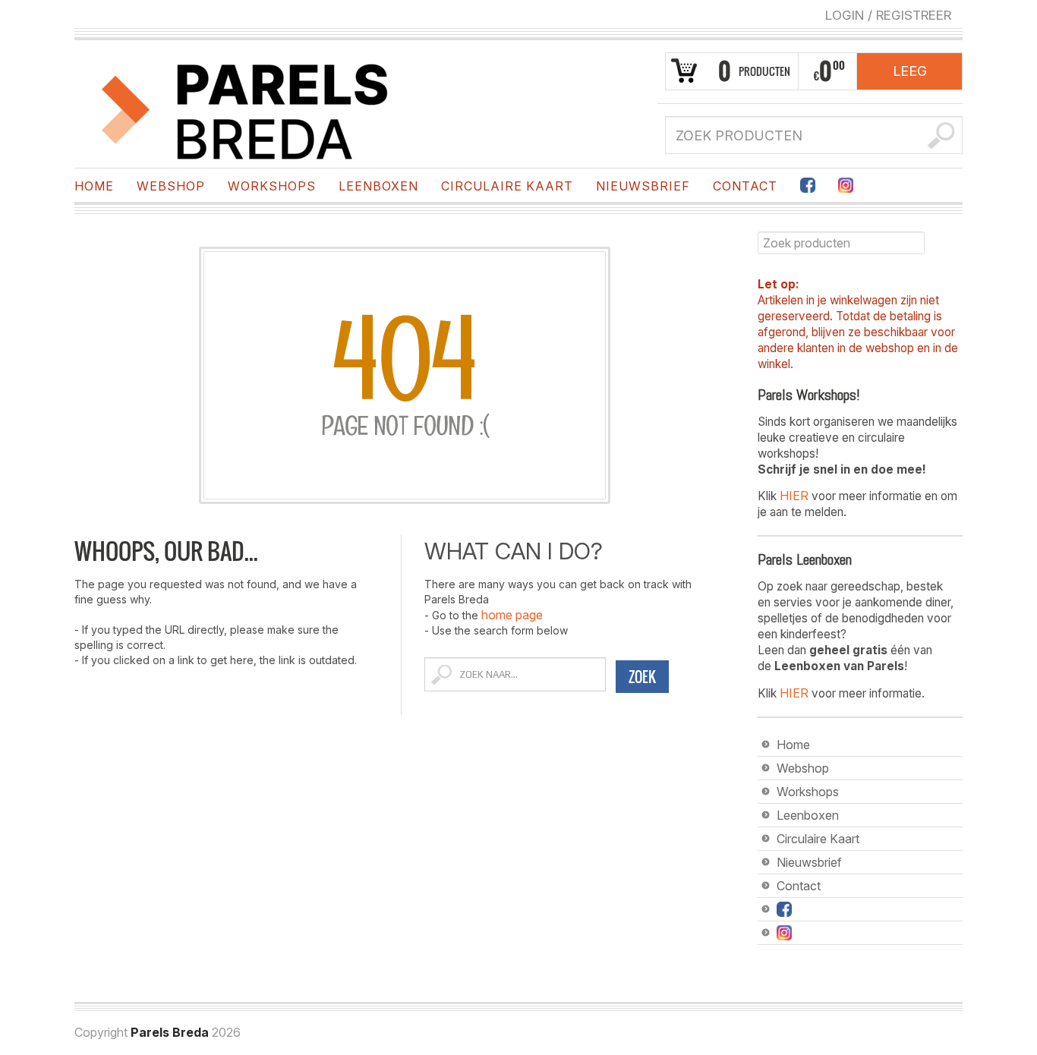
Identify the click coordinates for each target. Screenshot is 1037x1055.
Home (94, 186)
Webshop (171, 186)
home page (512, 614)
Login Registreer (888, 15)
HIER (794, 495)
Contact (745, 186)
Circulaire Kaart (507, 186)
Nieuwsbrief (643, 186)
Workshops (272, 186)
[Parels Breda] (245, 108)
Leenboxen (378, 186)
